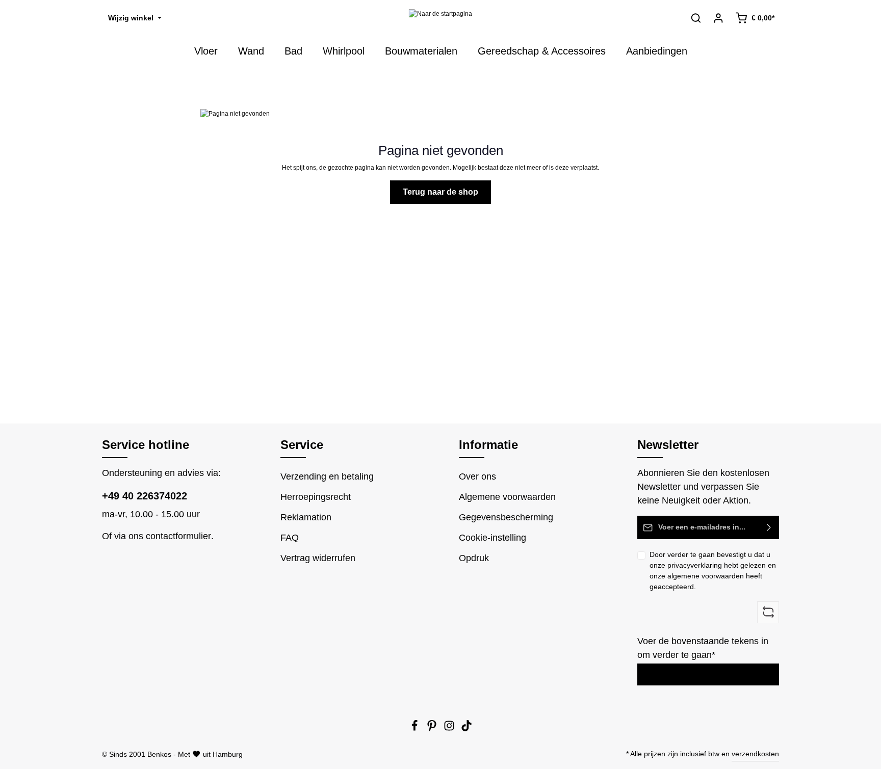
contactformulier (178, 536)
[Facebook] (415, 729)
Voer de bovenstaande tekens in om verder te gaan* (702, 648)
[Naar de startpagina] (440, 18)
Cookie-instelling (492, 538)
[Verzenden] (769, 527)
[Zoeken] (696, 18)
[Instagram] (450, 729)
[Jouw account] (718, 18)
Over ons (477, 476)
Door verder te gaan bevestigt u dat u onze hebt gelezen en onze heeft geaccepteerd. (713, 570)
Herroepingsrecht (315, 497)
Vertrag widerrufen (317, 558)
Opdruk (474, 558)
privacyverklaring (694, 565)
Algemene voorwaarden (507, 497)
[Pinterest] (432, 729)
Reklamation (305, 517)
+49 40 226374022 (144, 495)
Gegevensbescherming (506, 517)
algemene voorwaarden (705, 576)
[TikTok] (466, 729)
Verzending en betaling (327, 476)
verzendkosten (755, 754)
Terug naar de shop (440, 192)
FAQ (289, 538)
